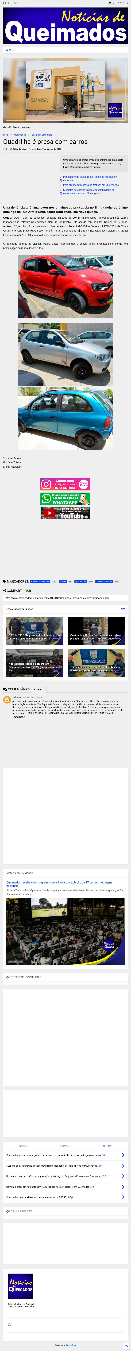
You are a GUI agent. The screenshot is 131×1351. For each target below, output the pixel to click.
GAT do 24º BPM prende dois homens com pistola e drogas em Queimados (34, 637)
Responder (17, 717)
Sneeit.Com (71, 1345)
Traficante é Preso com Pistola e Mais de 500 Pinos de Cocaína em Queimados (95, 669)
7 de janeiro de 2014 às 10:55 (33, 697)
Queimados (20, 134)
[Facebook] (4, 3)
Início (5, 134)
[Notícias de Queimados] (65, 42)
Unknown (17, 697)
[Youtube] (9, 3)
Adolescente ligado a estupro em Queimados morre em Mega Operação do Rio (34, 667)
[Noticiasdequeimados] (20, 3)
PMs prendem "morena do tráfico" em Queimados (91, 185)
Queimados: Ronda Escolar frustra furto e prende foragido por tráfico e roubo (95, 637)
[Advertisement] (30, 177)
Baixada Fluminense (42, 134)
